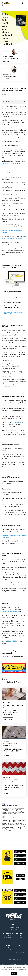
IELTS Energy (20, 933)
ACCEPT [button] (14, 973)
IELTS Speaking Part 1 (9, 743)
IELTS (3, 88)
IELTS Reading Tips (8, 705)
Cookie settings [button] (21, 971)
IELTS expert (19, 422)
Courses (20, 950)
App (8, 950)
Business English (8, 939)
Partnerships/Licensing (20, 949)
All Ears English (8, 933)
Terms (20, 964)
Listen (8, 945)
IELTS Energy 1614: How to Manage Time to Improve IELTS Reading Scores (12, 712)
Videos (7, 941)
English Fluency (7, 937)
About (20, 945)
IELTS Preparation (20, 952)
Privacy (16, 964)
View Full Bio (6, 61)
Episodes (20, 935)
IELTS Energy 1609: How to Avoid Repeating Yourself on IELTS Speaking (13, 787)
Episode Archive (8, 935)
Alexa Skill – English (7, 949)
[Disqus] (14, 822)
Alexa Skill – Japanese (8, 947)
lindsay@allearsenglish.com (14, 927)
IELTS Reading (19, 705)
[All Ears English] (14, 916)
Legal (24, 964)
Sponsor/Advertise (20, 947)
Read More (8, 719)
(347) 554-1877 (14, 929)
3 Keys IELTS (6, 163)
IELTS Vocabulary (8, 780)
